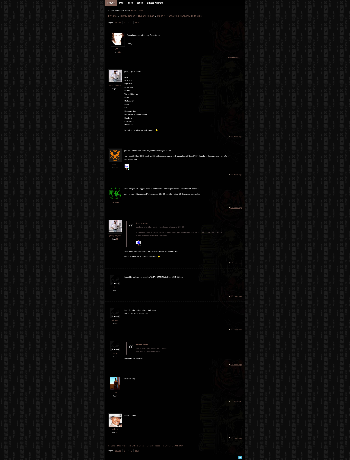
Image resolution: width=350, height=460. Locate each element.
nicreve (115, 320)
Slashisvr (115, 392)
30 (117, 89)
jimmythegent (115, 85)
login (141, 10)
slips (115, 287)
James (118, 49)
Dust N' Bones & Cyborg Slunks (136, 15)
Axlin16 (115, 429)
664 (119, 52)
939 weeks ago (236, 296)
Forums (112, 15)
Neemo (115, 164)
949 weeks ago (233, 57)
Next (136, 22)
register (134, 10)
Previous (118, 22)
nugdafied (115, 202)
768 (117, 433)
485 (117, 168)
